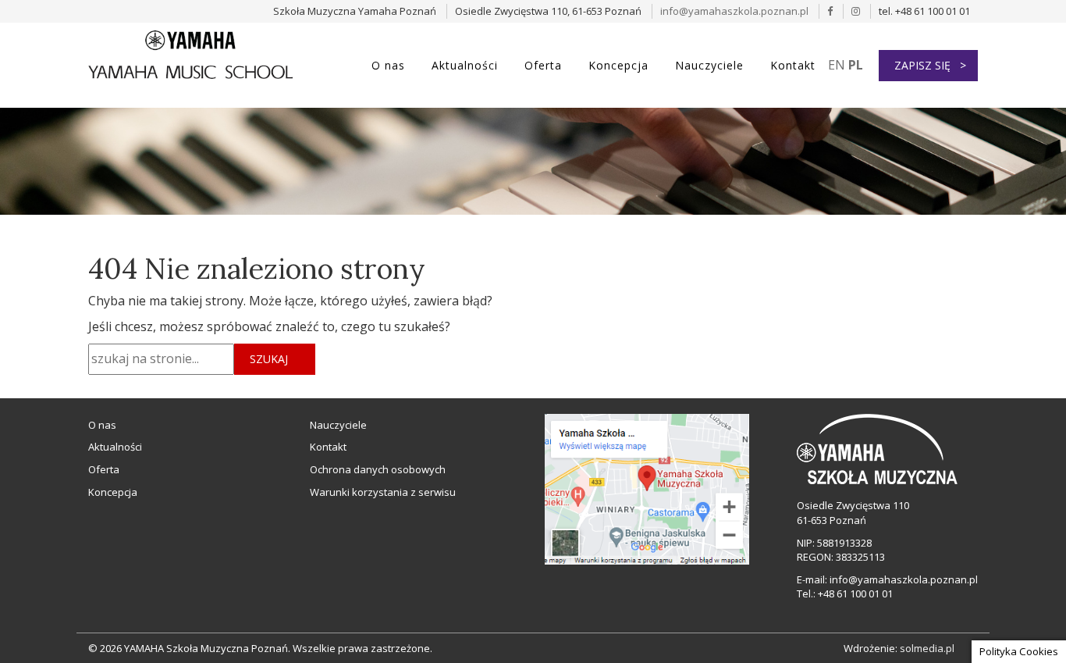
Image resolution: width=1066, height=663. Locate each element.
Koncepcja (618, 65)
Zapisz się (922, 65)
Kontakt (792, 65)
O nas (388, 65)
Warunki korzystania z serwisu (383, 492)
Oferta (543, 65)
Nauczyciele (709, 65)
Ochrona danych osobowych (378, 469)
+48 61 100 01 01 (855, 593)
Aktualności (465, 65)
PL (855, 64)
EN (836, 64)
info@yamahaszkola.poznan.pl (734, 11)
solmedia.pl (927, 648)
